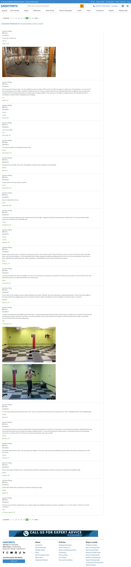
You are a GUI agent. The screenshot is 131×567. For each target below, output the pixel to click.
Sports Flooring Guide (93, 560)
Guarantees (62, 552)
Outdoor (111, 10)
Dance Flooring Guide (93, 547)
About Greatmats (40, 547)
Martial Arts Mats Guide (93, 552)
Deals (117, 1)
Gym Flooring (14, 10)
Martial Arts (37, 10)
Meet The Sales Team (42, 555)
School (79, 10)
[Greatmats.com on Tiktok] (20, 553)
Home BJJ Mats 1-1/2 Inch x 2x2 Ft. (32, 24)
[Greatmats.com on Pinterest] (16, 553)
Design (93, 1)
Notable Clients (40, 550)
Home (89, 10)
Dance (26, 10)
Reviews (123, 1)
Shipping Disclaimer (65, 545)
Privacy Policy (63, 555)
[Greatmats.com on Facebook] (3, 553)
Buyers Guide (100, 1)
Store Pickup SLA (64, 547)
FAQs (37, 552)
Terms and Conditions (66, 560)
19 (32, 18)
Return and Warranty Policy (67, 550)
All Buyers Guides (91, 545)
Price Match (62, 557)
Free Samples (110, 1)
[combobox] (55, 6)
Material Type (123, 10)
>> (36, 18)
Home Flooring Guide (92, 555)
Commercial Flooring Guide (94, 562)
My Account (39, 557)
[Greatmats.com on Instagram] (7, 553)
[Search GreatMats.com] (82, 6)
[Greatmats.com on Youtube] (11, 553)
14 (19, 18)
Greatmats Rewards (41, 560)
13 (16, 18)
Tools (128, 1)
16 (24, 18)
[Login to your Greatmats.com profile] (123, 6)
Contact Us (38, 545)
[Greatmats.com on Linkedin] (24, 553)
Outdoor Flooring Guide (93, 557)
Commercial (100, 10)
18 (30, 18)
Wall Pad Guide (91, 565)
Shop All (4, 10)
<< (5, 18)
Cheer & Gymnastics (65, 10)
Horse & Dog (50, 10)
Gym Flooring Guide (92, 550)
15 (21, 18)
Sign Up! (13, 561)
